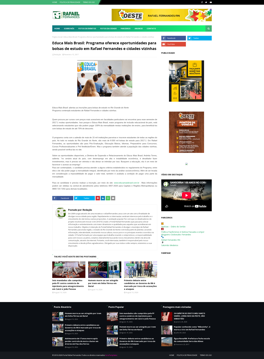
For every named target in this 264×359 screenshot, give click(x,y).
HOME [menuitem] (57, 28)
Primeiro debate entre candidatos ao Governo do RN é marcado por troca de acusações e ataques (140, 284)
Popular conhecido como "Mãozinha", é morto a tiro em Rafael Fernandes (192, 328)
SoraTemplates (111, 355)
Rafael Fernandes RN (170, 240)
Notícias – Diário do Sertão (173, 226)
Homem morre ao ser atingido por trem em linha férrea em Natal (103, 283)
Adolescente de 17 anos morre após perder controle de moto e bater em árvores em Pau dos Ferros (81, 341)
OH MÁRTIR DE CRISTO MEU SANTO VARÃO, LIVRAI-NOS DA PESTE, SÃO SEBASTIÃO (189, 316)
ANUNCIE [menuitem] (139, 28)
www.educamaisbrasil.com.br (126, 183)
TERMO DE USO (89, 2)
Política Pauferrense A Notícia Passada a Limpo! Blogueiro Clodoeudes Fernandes (182, 233)
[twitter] (206, 2)
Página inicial (57, 37)
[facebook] (202, 2)
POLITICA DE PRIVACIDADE (70, 2)
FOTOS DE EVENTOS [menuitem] (87, 28)
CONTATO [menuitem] (151, 28)
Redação (57, 54)
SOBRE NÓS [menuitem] (69, 28)
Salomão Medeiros (169, 245)
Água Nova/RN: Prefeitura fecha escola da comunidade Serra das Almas (192, 339)
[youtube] (210, 2)
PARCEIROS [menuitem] (125, 28)
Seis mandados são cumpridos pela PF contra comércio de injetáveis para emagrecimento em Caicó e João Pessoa (68, 284)
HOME (54, 2)
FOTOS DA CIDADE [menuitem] (108, 28)
